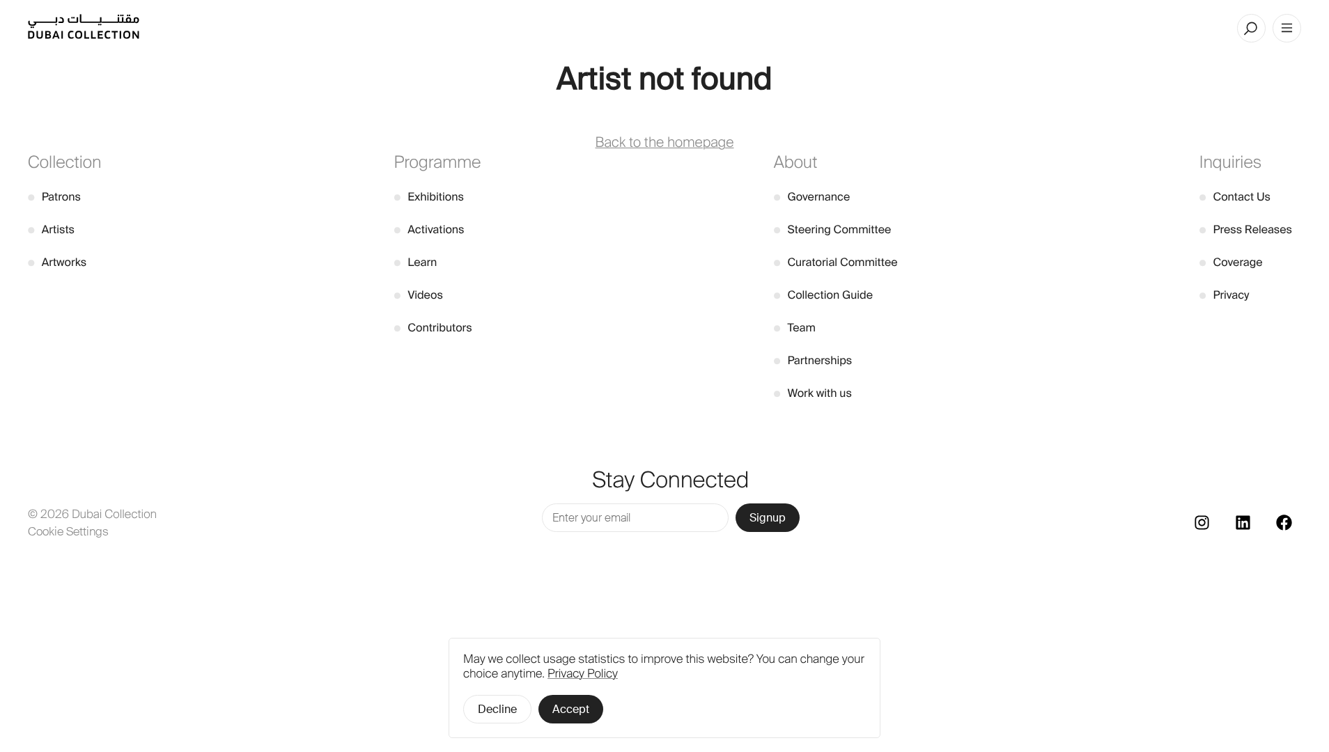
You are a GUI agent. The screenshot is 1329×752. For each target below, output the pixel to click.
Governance (812, 196)
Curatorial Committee (836, 262)
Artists (51, 229)
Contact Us (1234, 196)
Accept (570, 709)
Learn (415, 262)
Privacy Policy (582, 674)
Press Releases (1245, 229)
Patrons (54, 196)
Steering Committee (833, 229)
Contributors (433, 327)
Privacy (1224, 295)
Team (795, 327)
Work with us (813, 393)
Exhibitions (429, 196)
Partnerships (813, 360)
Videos (418, 295)
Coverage (1231, 262)
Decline (497, 709)
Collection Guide (823, 295)
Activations (429, 229)
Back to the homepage (665, 143)
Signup (767, 517)
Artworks (57, 262)
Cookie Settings (68, 531)
